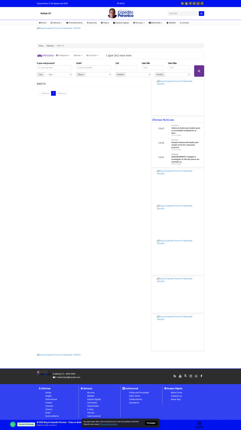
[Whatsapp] (198, 3)
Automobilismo (52, 416)
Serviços (139, 23)
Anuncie (91, 392)
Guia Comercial (94, 416)
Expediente (134, 403)
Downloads (92, 403)
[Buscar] (201, 13)
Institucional (131, 388)
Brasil (47, 413)
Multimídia (156, 23)
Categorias (63, 55)
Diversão (49, 406)
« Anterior (45, 93)
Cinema (48, 409)
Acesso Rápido (174, 388)
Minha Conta (176, 392)
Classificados (93, 406)
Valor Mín (146, 63)
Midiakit (172, 23)
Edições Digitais (122, 23)
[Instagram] (194, 3)
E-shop (90, 409)
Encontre (92, 55)
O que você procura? (46, 63)
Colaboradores (135, 399)
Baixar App (176, 399)
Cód (117, 63)
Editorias (56, 23)
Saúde (48, 392)
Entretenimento (75, 23)
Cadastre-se (176, 396)
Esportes (93, 23)
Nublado (45, 13)
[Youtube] (186, 3)
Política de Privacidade (139, 392)
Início (41, 46)
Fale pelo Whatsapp (26, 424)
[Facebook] (202, 3)
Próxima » (61, 93)
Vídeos (106, 23)
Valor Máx (172, 63)
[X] (190, 3)
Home (43, 23)
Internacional (51, 399)
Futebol (48, 403)
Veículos (50, 46)
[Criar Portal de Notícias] (199, 425)
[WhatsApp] (13, 424)
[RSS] (182, 3)
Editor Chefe (134, 396)
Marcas (77, 55)
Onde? (79, 63)
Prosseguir (151, 423)
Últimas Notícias (163, 120)
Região (48, 396)
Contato (185, 23)
